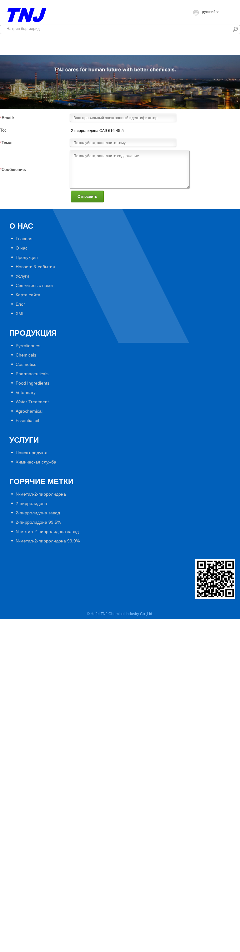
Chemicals (26, 354)
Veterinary (26, 392)
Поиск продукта (32, 452)
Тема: (7, 142)
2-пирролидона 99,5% (38, 522)
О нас (22, 247)
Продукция (27, 257)
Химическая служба (36, 461)
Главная (20, 39)
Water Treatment (32, 401)
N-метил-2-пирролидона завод (47, 531)
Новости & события (33, 49)
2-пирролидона (31, 503)
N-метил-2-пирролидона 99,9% (48, 540)
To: (3, 130)
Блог (20, 304)
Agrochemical (29, 411)
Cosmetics (26, 364)
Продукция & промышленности (128, 39)
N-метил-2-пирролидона (41, 494)
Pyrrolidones (28, 345)
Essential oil (27, 420)
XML (20, 313)
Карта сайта (28, 294)
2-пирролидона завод (38, 512)
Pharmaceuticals (32, 373)
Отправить (87, 196)
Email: (8, 117)
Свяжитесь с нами (134, 49)
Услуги (84, 49)
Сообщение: (14, 169)
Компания (61, 39)
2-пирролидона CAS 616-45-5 (97, 131)
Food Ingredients (32, 383)
